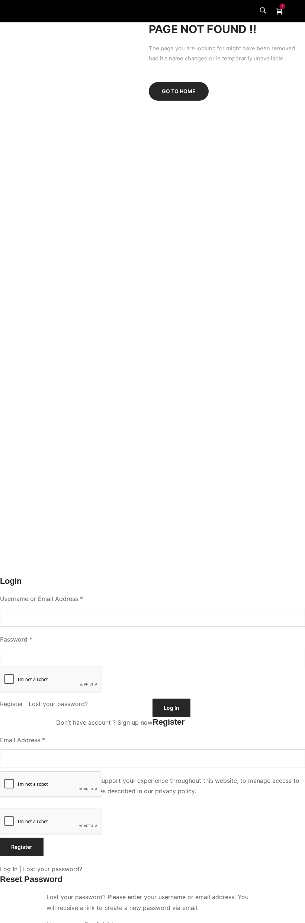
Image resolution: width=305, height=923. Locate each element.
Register (11, 704)
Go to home (179, 91)
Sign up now (135, 722)
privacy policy (175, 791)
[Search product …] (263, 12)
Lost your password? (58, 704)
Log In (8, 869)
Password (16, 639)
